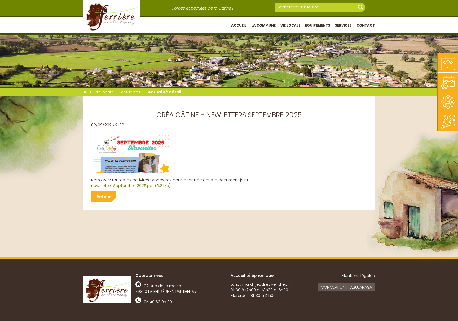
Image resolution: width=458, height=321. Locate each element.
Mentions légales (358, 275)
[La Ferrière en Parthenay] (85, 92)
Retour (103, 197)
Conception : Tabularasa (346, 287)
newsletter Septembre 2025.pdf (131, 185)
